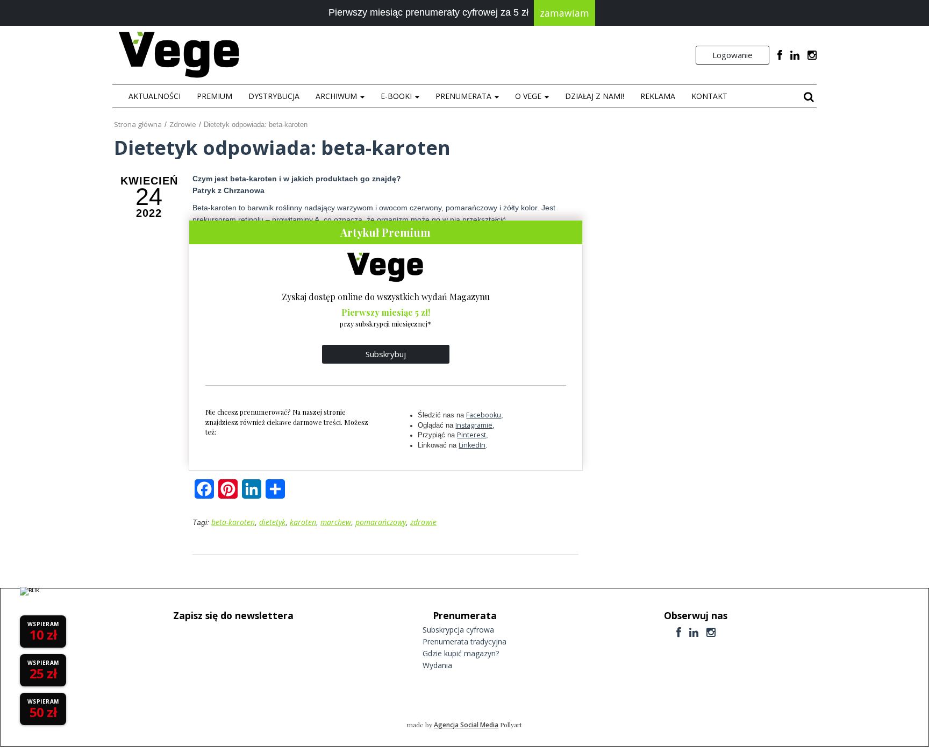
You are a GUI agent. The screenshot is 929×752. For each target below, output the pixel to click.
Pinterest (471, 434)
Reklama (657, 96)
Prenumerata (464, 96)
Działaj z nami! (594, 96)
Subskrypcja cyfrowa (458, 630)
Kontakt (709, 96)
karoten (303, 522)
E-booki (397, 96)
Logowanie (732, 54)
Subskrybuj (386, 354)
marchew (335, 522)
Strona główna (138, 124)
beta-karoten (233, 522)
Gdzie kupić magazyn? (461, 653)
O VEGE (529, 96)
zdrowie (423, 522)
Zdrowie (182, 124)
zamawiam (564, 12)
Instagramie (473, 425)
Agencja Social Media (466, 724)
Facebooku (483, 415)
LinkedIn (472, 445)
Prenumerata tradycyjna (464, 641)
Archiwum (337, 96)
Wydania (437, 665)
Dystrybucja (273, 96)
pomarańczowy (380, 522)
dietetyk (272, 522)
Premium (214, 96)
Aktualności (154, 96)
